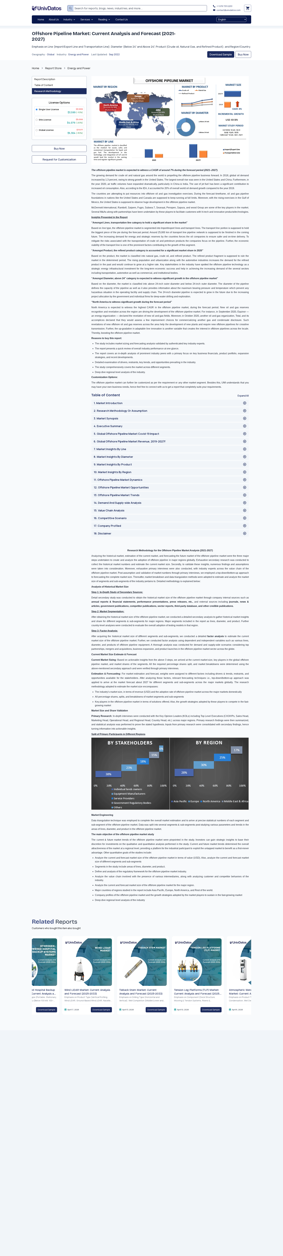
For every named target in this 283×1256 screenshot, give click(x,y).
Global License (46, 130)
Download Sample (221, 54)
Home (35, 68)
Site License (45, 119)
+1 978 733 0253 (224, 6)
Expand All (243, 395)
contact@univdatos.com (229, 10)
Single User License (49, 109)
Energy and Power (78, 54)
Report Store (53, 68)
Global (50, 54)
